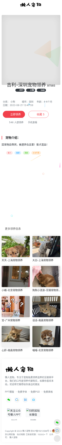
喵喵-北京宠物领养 (42, 350)
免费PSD (35, 391)
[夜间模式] (57, 438)
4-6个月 (36, 153)
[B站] (33, 400)
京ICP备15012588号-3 (41, 431)
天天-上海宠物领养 (12, 260)
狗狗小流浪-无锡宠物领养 (46, 290)
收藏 (40, 114)
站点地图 (21, 434)
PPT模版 (9, 391)
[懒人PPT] (31, 4)
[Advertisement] (31, 192)
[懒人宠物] (20, 370)
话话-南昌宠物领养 (42, 320)
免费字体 (22, 391)
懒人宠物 (13, 437)
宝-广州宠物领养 (11, 320)
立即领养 (15, 114)
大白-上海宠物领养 (42, 260)
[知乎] (25, 400)
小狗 (12, 101)
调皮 (26, 153)
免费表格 (48, 391)
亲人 (9, 153)
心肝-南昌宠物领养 (12, 350)
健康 (18, 153)
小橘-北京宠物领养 (12, 290)
